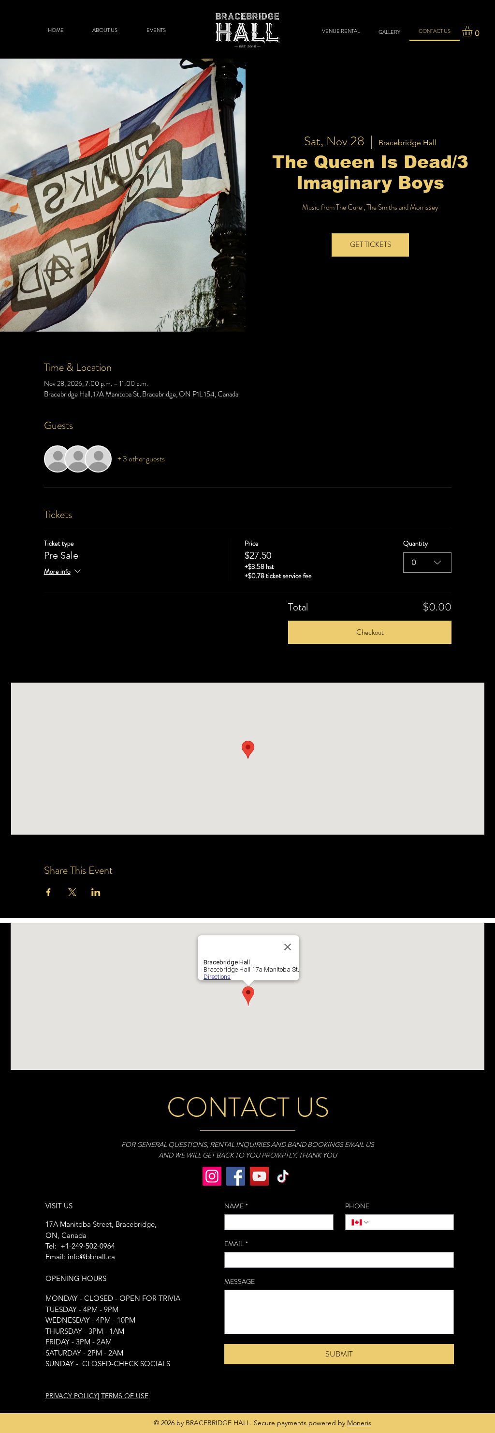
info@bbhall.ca (91, 1256)
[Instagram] (212, 1176)
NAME (236, 1206)
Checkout (370, 632)
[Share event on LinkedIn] (96, 892)
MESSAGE (239, 1282)
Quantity (415, 543)
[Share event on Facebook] (48, 892)
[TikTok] (283, 1176)
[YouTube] (259, 1176)
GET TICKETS (370, 244)
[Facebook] (235, 1176)
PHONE (357, 1206)
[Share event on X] (72, 892)
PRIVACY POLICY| (72, 1395)
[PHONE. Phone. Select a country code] (360, 1222)
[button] (473, 31)
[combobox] (427, 562)
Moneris (359, 1422)
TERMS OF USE (124, 1395)
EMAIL (236, 1244)
